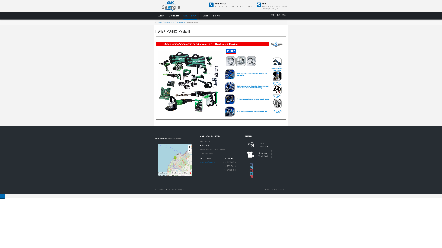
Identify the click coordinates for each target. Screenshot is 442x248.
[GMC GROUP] (173, 6)
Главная (161, 16)
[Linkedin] (251, 174)
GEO (273, 15)
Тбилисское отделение (174, 138)
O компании (174, 16)
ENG (284, 15)
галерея (205, 16)
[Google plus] (251, 171)
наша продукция (190, 16)
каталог (274, 190)
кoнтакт (216, 16)
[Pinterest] (251, 177)
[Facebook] (251, 165)
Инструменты (180, 22)
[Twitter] (251, 168)
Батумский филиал (161, 138)
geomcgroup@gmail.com (207, 162)
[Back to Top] (2, 196)
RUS (279, 15)
